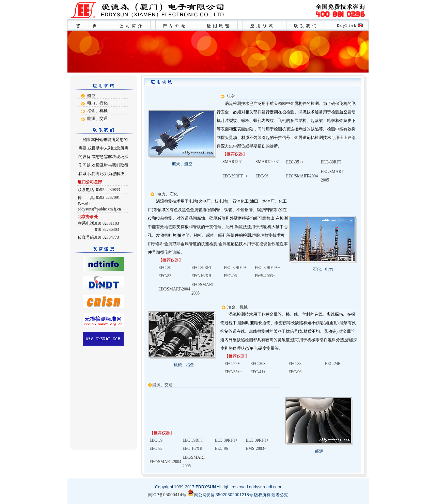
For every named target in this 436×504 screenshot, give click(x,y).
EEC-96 (230, 275)
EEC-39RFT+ (235, 267)
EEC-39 (164, 267)
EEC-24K (333, 363)
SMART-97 (232, 161)
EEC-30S (258, 363)
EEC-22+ (232, 363)
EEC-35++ (295, 162)
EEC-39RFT (331, 162)
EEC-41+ (258, 371)
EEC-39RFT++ (267, 267)
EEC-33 (295, 363)
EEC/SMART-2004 (174, 289)
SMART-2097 (267, 161)
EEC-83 (164, 275)
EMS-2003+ (265, 275)
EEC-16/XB (201, 275)
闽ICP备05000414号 (167, 494)
